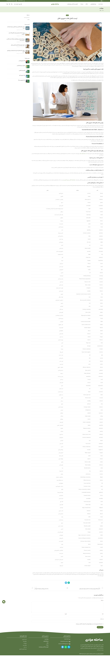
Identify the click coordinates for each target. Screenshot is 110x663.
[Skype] (68, 647)
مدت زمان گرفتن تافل (83, 153)
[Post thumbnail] (27, 28)
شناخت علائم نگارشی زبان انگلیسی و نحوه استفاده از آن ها (16, 27)
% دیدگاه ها (18, 30)
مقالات (100, 10)
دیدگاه (102, 600)
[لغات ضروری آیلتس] (28, 61)
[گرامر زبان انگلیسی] (28, 71)
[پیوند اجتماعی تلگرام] (101, 1)
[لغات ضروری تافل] (28, 76)
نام (102, 614)
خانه (102, 10)
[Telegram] (62, 647)
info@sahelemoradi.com (11, 1)
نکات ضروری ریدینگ (21, 80)
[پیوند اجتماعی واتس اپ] (102, 1)
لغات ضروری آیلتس (22, 60)
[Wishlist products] (9, 4)
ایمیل (65, 614)
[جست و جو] (12, 4)
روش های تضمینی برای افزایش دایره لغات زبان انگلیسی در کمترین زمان (16, 39)
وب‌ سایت (101, 619)
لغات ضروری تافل (22, 75)
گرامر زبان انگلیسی (22, 70)
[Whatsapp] (65, 647)
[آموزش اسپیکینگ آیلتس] (28, 66)
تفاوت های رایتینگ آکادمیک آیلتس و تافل (18, 45)
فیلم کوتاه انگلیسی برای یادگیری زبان (69, 180)
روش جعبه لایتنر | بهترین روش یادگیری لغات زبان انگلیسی (17, 33)
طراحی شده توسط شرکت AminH (83, 653)
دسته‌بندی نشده (27, 17)
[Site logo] (55, 4)
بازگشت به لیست (67, 588)
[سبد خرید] (7, 4)
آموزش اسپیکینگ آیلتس (21, 65)
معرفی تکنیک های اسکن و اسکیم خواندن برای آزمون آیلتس (16, 51)
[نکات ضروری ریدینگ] (28, 81)
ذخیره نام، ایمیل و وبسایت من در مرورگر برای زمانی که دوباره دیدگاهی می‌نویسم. (89, 624)
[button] (3, 601)
